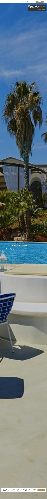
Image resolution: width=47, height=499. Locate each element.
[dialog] (37, 8)
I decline (39, 9)
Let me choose (30, 9)
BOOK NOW (40, 1)
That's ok (43, 9)
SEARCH (41, 490)
